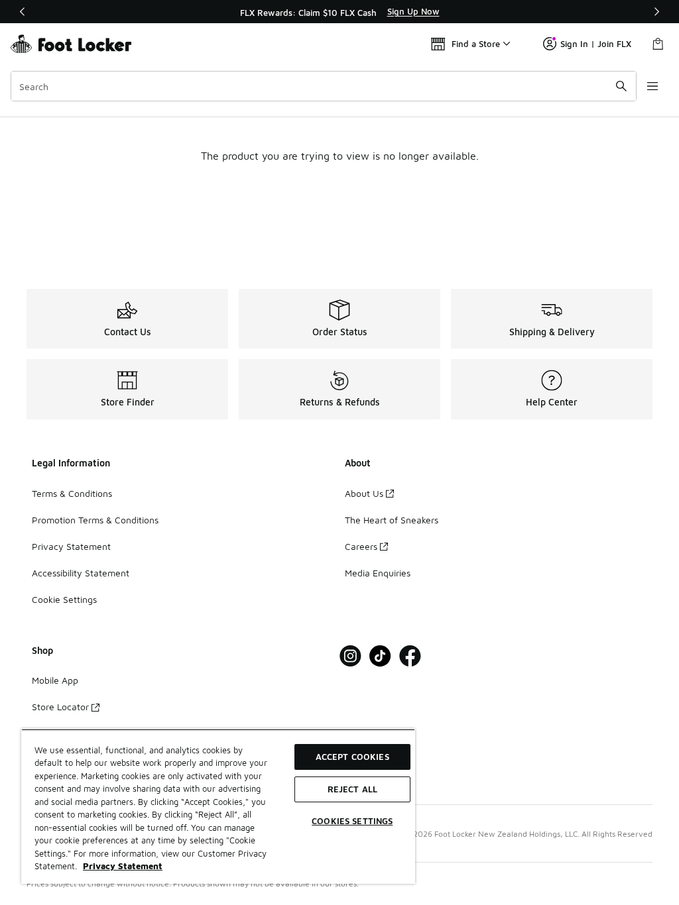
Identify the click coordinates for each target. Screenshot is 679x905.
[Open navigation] (652, 86)
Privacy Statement (71, 546)
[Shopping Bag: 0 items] (657, 43)
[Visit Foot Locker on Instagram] (350, 656)
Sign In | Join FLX (595, 43)
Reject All (352, 789)
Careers (361, 546)
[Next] (656, 11)
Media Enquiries (377, 572)
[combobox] (323, 86)
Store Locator (60, 706)
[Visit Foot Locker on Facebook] (410, 656)
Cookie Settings (64, 599)
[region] (339, 12)
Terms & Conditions (72, 493)
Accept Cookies (352, 756)
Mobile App (55, 680)
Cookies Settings (352, 821)
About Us (364, 493)
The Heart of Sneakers (391, 519)
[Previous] (22, 11)
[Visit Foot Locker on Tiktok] (380, 656)
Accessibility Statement (80, 572)
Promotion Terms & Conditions (95, 519)
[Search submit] (621, 86)
